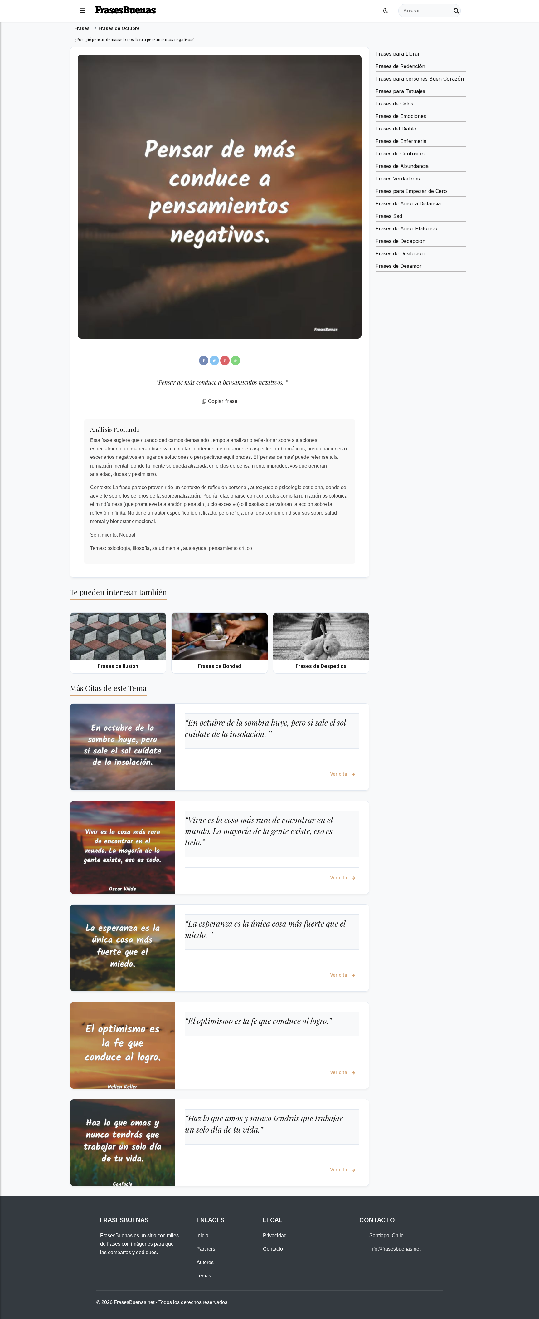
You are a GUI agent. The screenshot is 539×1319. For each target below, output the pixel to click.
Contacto (273, 1249)
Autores (205, 1262)
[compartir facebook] (203, 360)
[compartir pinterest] (225, 360)
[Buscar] (456, 10)
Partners (206, 1249)
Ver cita (339, 774)
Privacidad (275, 1235)
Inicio (202, 1235)
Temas (204, 1275)
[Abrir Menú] (82, 10)
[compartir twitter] (214, 360)
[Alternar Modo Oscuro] (386, 10)
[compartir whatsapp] (235, 360)
